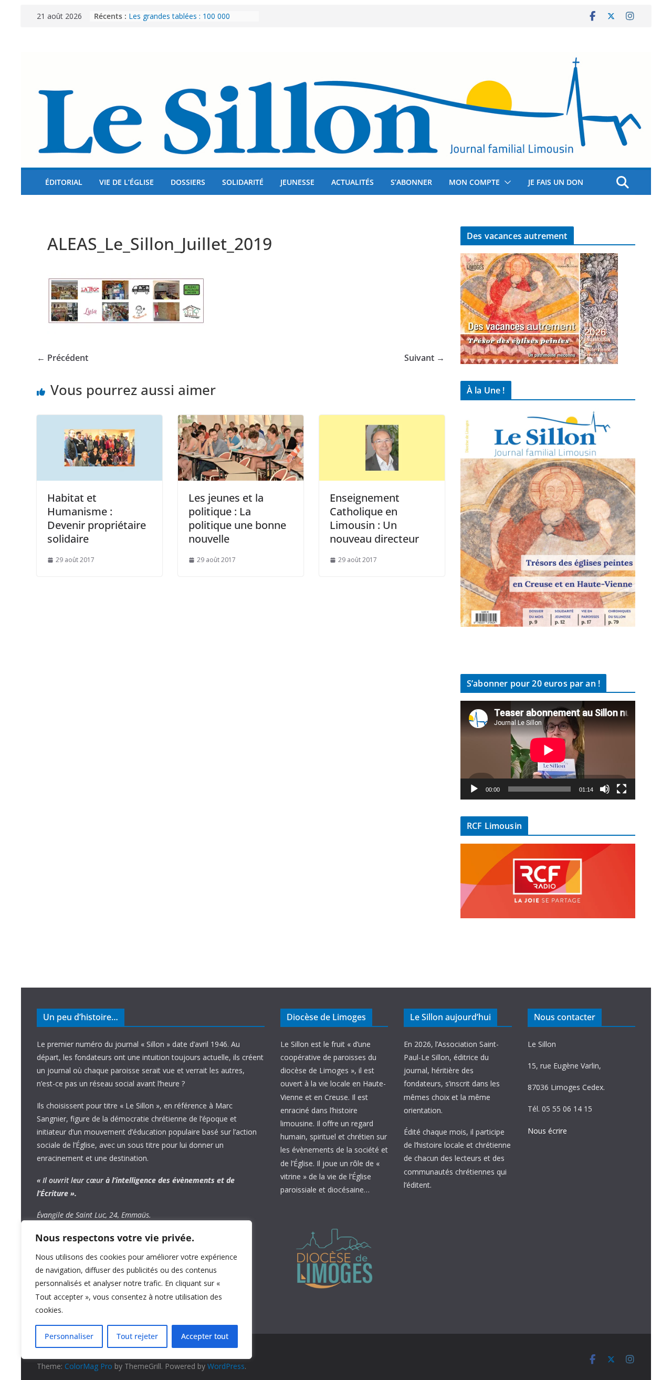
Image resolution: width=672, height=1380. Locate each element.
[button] (505, 182)
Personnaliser (69, 1336)
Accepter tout (204, 1336)
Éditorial (63, 182)
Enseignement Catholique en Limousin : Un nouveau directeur (374, 518)
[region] (136, 1289)
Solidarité (243, 182)
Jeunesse (297, 182)
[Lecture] (474, 789)
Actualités (352, 182)
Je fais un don (555, 182)
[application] (547, 750)
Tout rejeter (137, 1336)
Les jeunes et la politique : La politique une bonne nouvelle (237, 518)
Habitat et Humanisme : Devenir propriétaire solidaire (96, 518)
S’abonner (411, 182)
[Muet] (605, 789)
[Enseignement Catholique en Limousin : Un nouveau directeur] (382, 422)
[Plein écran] (621, 789)
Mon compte (474, 182)
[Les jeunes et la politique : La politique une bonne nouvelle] (240, 422)
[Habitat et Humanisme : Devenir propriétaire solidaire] (99, 422)
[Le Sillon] (336, 59)
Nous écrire (547, 1131)
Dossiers (188, 182)
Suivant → (424, 358)
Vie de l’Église (126, 182)
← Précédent (62, 358)
